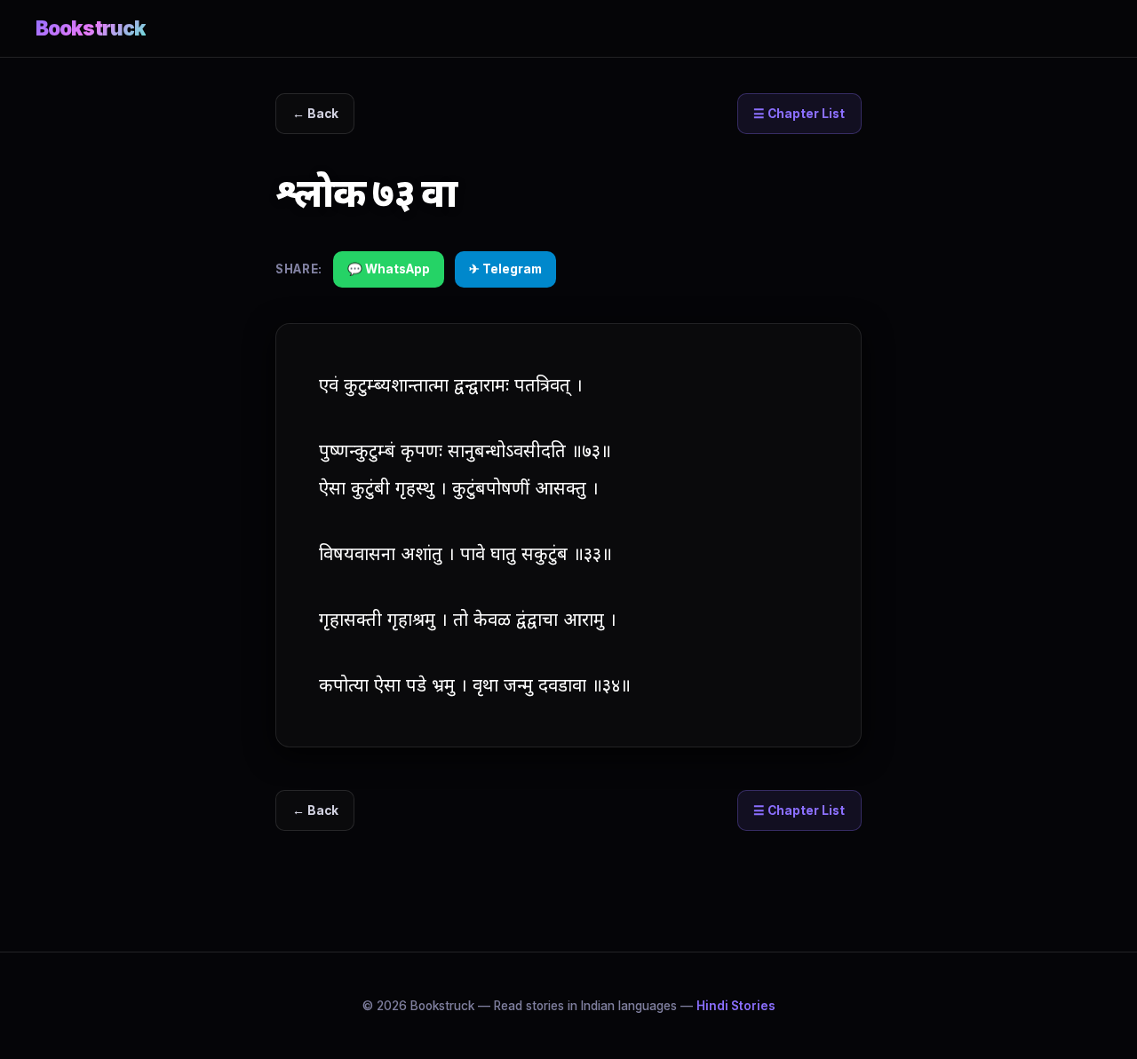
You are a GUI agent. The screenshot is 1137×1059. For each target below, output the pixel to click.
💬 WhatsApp (388, 269)
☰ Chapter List (799, 114)
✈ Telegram (505, 269)
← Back (315, 114)
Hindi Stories (735, 1006)
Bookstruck (91, 28)
